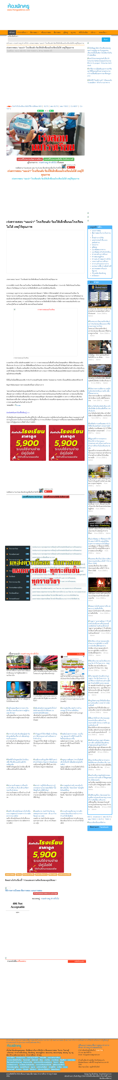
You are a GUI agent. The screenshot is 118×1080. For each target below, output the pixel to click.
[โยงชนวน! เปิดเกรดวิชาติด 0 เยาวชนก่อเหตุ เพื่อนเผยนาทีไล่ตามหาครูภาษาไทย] (99, 323)
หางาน (65, 1067)
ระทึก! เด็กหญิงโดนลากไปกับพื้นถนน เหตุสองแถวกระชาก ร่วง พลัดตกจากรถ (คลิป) (18, 820)
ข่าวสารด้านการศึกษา (100, 254)
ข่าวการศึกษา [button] (22, 32)
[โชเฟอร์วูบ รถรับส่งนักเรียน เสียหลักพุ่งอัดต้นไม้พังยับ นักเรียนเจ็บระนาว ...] (99, 370)
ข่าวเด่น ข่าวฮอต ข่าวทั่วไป (101, 259)
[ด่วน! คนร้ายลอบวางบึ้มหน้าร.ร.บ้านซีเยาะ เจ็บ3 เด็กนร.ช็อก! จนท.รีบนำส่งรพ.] (18, 787)
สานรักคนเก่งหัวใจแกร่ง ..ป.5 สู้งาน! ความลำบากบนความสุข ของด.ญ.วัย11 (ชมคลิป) (72, 699)
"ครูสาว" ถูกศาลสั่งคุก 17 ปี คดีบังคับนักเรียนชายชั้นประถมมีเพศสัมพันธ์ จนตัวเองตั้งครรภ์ (99, 630)
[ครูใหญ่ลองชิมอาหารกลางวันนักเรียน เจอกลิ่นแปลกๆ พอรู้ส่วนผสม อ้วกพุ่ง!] (18, 710)
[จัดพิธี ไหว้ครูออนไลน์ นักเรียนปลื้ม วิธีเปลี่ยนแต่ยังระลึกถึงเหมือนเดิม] (18, 762)
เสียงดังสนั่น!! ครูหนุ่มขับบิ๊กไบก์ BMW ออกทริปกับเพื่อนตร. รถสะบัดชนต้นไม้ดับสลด (45, 717)
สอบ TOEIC (64, 106)
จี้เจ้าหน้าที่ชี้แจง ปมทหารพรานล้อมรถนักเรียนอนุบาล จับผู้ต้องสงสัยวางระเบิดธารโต (18, 673)
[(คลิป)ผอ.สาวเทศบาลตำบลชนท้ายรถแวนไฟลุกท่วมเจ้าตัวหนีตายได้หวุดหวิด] (99, 585)
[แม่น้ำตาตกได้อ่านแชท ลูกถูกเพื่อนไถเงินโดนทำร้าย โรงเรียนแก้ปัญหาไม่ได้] (72, 665)
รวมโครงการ (97, 1040)
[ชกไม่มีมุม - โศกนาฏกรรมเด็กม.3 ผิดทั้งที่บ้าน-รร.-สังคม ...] (99, 347)
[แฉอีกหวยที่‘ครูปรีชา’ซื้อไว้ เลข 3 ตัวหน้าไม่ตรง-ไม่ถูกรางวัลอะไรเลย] (45, 761)
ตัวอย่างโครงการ (41, 874)
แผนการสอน (10, 874)
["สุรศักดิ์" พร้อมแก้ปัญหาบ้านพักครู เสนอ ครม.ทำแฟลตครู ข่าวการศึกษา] (99, 521)
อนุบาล (33, 1067)
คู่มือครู (65, 32)
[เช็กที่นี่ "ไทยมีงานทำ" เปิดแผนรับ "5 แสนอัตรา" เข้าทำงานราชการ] (99, 81)
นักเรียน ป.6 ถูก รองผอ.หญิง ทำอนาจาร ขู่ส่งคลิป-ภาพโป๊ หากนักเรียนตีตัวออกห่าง (98, 650)
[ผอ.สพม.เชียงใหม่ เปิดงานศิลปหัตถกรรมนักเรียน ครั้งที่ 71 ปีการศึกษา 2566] (99, 561)
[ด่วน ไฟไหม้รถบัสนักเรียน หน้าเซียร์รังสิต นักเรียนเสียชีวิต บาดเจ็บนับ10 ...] (99, 408)
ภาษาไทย (47, 1060)
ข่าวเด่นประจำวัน (12, 1042)
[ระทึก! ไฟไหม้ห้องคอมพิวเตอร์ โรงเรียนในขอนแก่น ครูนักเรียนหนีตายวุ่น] (45, 662)
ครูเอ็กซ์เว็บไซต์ (94, 1067)
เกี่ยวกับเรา (33, 1069)
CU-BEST (74, 106)
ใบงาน (19, 874)
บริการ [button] (93, 32)
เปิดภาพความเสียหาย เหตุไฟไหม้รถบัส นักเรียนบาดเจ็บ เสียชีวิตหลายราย (99, 398)
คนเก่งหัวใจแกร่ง (24, 1067)
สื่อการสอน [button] (34, 32)
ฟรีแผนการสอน (46, 32)
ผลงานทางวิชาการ (72, 1040)
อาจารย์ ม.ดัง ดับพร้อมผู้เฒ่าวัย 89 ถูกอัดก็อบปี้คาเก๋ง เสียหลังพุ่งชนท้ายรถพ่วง (18, 743)
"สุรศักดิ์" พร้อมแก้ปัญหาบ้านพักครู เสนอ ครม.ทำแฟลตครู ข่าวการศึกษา (99, 531)
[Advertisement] (72, 16)
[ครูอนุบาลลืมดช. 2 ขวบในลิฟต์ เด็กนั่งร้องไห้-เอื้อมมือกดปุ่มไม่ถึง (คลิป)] (72, 762)
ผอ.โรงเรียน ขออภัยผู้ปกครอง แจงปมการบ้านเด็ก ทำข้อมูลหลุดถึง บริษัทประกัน (99, 784)
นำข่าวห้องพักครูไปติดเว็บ (86, 1050)
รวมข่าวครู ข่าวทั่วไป (21, 43)
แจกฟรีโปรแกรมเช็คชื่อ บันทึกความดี (58, 159)
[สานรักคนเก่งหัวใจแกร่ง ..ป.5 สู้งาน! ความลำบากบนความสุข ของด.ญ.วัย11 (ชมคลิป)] (72, 688)
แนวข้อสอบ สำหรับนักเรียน (101, 252)
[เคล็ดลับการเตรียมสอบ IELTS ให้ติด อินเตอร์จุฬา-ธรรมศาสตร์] (99, 425)
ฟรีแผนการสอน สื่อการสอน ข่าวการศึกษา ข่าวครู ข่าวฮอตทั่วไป (93, 1046)
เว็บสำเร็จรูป (77, 1076)
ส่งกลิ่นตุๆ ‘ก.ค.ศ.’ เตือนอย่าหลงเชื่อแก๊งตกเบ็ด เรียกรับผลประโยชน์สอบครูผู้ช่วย (99, 506)
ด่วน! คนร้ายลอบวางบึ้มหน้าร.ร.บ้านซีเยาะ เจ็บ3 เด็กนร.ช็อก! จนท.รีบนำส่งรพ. (18, 795)
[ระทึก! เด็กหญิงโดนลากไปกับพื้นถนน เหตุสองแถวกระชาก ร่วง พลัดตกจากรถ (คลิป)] (18, 813)
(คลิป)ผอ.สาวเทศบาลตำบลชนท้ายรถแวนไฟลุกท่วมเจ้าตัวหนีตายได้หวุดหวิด (99, 595)
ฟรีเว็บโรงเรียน (83, 32)
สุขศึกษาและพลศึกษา (58, 1064)
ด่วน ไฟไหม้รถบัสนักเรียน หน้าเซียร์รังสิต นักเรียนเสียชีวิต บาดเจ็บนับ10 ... (99, 415)
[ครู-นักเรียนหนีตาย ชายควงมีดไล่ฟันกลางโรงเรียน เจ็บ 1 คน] (99, 761)
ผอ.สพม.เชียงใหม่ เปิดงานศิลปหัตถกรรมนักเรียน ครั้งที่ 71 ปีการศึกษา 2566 (98, 568)
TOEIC (107, 819)
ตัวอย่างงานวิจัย (28, 874)
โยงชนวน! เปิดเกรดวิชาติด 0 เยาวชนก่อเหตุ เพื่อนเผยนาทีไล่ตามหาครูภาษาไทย (99, 331)
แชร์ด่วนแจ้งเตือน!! (42, 1067)
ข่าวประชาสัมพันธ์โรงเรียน (14, 1060)
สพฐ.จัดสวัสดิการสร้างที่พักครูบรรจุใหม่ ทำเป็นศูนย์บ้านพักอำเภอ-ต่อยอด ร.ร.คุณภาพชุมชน (99, 481)
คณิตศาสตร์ (35, 1060)
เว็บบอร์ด (25, 1069)
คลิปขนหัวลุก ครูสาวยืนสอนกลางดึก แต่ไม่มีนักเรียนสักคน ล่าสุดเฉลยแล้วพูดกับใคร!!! (99, 749)
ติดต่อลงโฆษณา (55, 1069)
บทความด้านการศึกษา (100, 261)
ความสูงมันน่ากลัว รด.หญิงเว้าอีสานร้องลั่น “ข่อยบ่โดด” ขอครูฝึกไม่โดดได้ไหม (72, 795)
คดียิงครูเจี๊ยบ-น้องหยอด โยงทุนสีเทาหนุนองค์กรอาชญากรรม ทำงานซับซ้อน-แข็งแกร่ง (99, 804)
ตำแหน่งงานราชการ (43, 1040)
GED (40, 106)
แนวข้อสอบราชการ (98, 249)
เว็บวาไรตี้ (104, 1076)
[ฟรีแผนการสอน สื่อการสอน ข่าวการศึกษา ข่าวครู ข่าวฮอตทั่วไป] (18, 7)
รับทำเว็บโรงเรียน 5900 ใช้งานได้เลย (25, 106)
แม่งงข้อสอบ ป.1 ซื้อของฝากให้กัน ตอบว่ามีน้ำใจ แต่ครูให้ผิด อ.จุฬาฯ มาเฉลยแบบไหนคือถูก (99, 548)
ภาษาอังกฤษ (55, 1060)
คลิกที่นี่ (91, 1062)
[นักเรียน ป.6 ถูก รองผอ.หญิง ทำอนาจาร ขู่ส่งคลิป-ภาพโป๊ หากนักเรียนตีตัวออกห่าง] (99, 643)
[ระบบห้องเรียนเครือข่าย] (99, 822)
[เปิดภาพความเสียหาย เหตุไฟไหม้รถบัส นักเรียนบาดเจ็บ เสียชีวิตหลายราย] (99, 391)
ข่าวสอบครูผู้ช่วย (98, 257)
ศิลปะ (41, 1060)
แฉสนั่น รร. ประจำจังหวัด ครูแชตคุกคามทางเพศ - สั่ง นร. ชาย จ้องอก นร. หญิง (44, 820)
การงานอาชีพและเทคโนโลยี (43, 1064)
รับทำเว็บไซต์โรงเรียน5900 (91, 1076)
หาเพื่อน (59, 1067)
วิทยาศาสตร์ (26, 1060)
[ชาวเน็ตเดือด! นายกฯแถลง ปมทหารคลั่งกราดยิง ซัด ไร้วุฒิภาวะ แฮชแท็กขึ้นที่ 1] (45, 688)
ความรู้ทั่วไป (52, 1067)
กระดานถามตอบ (58, 1040)
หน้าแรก (12, 32)
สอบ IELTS (54, 106)
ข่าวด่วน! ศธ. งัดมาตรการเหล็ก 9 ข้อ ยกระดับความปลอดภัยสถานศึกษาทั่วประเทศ (99, 311)
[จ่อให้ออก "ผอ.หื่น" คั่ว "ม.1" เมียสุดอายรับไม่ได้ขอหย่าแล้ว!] (18, 689)
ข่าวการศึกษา (11, 1040)
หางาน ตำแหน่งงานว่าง (100, 264)
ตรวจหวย (18, 1069)
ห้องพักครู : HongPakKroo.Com (102, 1074)
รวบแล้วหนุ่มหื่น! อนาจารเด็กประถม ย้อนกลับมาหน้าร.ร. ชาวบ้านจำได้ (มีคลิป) (71, 820)
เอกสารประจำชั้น (64, 874)
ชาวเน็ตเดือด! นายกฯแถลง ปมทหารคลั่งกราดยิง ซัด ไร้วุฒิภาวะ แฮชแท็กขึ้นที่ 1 (45, 698)
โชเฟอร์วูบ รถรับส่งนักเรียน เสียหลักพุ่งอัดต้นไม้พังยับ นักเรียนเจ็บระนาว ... (99, 380)
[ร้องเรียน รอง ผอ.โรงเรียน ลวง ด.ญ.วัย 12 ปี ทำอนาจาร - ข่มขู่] (99, 662)
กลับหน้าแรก (68, 1076)
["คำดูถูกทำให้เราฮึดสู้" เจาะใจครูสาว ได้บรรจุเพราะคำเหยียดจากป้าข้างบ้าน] (45, 736)
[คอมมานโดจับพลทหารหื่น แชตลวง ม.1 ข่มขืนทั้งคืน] (99, 607)
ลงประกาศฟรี (25, 1042)
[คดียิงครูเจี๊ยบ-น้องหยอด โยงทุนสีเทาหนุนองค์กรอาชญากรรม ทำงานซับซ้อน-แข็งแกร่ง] (99, 797)
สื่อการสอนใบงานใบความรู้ (14, 1062)
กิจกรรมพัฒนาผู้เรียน (12, 1067)
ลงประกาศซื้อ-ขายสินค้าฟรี (101, 266)
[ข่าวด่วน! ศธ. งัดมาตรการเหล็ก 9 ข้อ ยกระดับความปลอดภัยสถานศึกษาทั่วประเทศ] (99, 296)
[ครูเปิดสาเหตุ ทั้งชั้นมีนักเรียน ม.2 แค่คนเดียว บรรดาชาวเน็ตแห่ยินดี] (99, 703)
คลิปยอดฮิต (43, 1057)
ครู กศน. (73, 32)
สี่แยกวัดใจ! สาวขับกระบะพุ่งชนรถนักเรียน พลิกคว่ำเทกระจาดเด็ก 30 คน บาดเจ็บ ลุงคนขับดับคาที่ (99, 730)
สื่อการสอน (57, 32)
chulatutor (97, 817)
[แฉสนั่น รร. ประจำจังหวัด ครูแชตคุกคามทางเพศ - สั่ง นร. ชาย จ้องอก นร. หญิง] (45, 813)
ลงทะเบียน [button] (102, 32)
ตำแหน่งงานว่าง (20, 1057)
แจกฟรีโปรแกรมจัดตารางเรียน (30, 159)
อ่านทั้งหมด (80, 654)
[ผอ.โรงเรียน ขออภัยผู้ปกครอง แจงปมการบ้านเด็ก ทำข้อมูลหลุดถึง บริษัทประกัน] (99, 777)
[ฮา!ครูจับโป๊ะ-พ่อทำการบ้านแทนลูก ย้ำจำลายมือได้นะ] (72, 709)
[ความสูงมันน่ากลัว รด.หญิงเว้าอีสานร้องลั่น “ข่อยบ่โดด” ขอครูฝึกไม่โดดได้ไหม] (72, 787)
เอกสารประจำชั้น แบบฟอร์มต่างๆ (43, 1062)
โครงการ (95, 245)
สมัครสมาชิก (35, 1042)
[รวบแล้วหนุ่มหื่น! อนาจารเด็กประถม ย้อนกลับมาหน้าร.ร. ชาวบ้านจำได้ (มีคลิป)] (72, 813)
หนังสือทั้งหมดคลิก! (79, 961)
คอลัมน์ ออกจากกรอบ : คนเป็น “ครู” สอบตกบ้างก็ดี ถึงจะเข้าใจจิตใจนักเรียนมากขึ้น (71, 743)
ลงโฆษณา (95, 276)
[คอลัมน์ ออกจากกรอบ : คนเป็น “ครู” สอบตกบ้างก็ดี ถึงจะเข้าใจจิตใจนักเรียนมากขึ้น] (72, 736)
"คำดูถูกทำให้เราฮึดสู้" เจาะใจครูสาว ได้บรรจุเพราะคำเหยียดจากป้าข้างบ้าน (44, 743)
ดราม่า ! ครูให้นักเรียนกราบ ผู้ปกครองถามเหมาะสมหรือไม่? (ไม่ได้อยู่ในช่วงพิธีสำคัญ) (45, 795)
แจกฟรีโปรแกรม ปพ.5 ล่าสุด (32, 497)
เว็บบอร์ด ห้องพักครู (99, 273)
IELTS (46, 106)
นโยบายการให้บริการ (44, 1069)
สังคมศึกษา (63, 1060)
